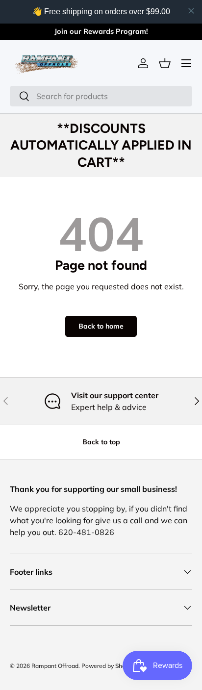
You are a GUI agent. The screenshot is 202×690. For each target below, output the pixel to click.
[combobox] (101, 96)
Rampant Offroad (54, 665)
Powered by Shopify (108, 665)
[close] (191, 11)
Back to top (101, 441)
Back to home (101, 326)
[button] (165, 63)
